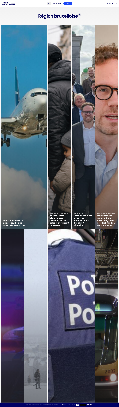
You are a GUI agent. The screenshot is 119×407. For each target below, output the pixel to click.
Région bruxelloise (24, 218)
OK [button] (78, 404)
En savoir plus (90, 404)
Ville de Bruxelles (64, 213)
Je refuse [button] (83, 404)
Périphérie (16, 218)
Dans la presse (9, 218)
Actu (4, 218)
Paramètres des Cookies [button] (68, 404)
